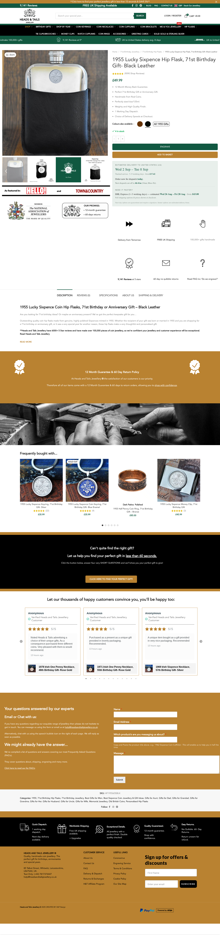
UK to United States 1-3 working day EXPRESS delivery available (186, 40)
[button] (6, 171)
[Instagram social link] (136, 5)
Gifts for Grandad (180, 798)
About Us (88, 858)
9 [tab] (122, 680)
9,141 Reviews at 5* (21, 40)
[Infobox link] (36, 832)
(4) (93, 511)
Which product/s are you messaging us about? (140, 734)
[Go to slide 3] (108, 525)
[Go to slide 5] (114, 525)
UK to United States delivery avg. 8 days (90, 40)
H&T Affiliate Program (93, 883)
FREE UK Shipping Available (78, 5)
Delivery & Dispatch (92, 873)
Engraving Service (122, 863)
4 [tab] (99, 680)
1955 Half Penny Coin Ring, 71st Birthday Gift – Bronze (133, 510)
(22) (47, 511)
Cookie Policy (119, 878)
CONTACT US (166, 5)
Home (114, 52)
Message (119, 753)
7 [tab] (113, 680)
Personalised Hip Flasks (137, 801)
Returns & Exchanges (93, 878)
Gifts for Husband (51, 801)
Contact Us (88, 863)
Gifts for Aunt (151, 798)
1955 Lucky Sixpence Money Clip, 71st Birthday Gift (178, 506)
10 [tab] (126, 680)
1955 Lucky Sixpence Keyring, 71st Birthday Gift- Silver (41, 506)
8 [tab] (117, 680)
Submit (119, 779)
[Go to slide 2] (105, 525)
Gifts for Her (36, 801)
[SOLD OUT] (87, 480)
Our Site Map (119, 883)
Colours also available (122, 123)
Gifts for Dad (165, 798)
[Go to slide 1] (102, 525)
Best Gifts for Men (93, 798)
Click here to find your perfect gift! (111, 579)
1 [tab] (86, 680)
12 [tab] (135, 680)
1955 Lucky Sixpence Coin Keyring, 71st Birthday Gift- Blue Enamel (87, 506)
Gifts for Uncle (67, 801)
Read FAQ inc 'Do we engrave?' (202, 279)
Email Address (122, 722)
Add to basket (165, 154)
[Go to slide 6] (117, 525)
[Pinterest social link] (141, 5)
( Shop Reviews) (134, 73)
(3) (185, 511)
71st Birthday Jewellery (129, 52)
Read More (26, 342)
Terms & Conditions (122, 868)
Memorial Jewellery (98, 801)
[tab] (64, 294)
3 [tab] (95, 680)
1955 (34, 798)
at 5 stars (129, 279)
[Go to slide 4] (111, 525)
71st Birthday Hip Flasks (152, 52)
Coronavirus (119, 858)
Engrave (165, 146)
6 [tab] (108, 680)
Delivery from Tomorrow (129, 240)
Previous (21, 641)
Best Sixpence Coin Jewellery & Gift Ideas (124, 798)
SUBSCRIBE (188, 884)
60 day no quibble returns (165, 279)
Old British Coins (117, 801)
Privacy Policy (119, 873)
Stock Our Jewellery (192, 5)
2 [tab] (90, 680)
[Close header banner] (216, 1)
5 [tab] (104, 680)
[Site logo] (29, 15)
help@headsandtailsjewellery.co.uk (81, 727)
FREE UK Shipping (166, 239)
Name (118, 709)
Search (140, 15)
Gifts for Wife (82, 801)
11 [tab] (131, 680)
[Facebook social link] (132, 5)
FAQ (156, 5)
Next (200, 641)
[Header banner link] (110, 1)
